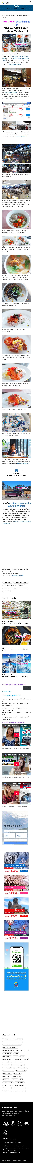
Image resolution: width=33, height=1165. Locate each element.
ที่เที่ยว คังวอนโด (7, 1073)
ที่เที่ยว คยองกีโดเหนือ (8, 1067)
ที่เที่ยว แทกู (6, 1079)
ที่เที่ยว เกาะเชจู (17, 1076)
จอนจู (12, 1062)
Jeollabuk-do (7, 1053)
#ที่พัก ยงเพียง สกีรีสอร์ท (10, 585)
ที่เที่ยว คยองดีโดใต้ (21, 1070)
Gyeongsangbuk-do (8, 1050)
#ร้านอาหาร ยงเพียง (22, 588)
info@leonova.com (14, 1152)
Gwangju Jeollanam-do (10, 1047)
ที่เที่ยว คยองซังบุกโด (8, 1070)
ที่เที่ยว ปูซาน (17, 1073)
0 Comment (22, 8)
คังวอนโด (5, 1062)
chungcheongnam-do (9, 1041)
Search (27, 688)
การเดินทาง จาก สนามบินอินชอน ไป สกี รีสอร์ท (19, 504)
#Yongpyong (7, 582)
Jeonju (16, 1053)
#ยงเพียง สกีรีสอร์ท (8, 588)
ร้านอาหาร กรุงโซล (8, 1082)
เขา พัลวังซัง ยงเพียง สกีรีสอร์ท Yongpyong (14, 677)
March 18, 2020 (7, 674)
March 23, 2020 (12, 8)
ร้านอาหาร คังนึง (20, 1082)
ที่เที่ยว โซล (14, 1079)
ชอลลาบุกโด (19, 1062)
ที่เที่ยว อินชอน (6, 1076)
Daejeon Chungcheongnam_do (12, 1044)
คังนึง (26, 1059)
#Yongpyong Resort (21, 582)
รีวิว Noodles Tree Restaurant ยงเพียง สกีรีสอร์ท (14, 650)
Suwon (22, 1056)
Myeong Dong (7, 1056)
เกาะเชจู (21, 1088)
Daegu (20, 1041)
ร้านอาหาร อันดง (19, 1085)
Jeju (26, 1050)
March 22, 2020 (7, 647)
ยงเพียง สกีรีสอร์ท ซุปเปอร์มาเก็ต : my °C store (15, 623)
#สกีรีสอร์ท (6, 591)
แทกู (27, 1088)
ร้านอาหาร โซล (7, 1088)
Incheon (19, 1050)
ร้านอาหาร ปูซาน (7, 1085)
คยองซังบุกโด (6, 1059)
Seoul (15, 1056)
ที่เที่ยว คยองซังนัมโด (22, 1067)
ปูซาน (21, 1079)
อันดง (15, 1088)
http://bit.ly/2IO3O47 (15, 64)
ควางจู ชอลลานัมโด (17, 1059)
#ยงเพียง (21, 585)
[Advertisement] (16, 1013)
